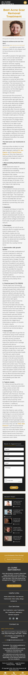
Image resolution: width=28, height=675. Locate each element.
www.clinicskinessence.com (11, 648)
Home (5, 596)
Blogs (21, 599)
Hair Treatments (10, 612)
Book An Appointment (14, 559)
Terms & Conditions (7, 663)
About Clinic (11, 596)
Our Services (19, 596)
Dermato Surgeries (13, 614)
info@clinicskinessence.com (14, 640)
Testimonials (7, 599)
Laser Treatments (19, 610)
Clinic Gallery (15, 599)
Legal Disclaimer (20, 663)
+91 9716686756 (17, 636)
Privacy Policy (11, 664)
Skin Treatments (8, 610)
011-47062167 (9, 636)
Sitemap (18, 664)
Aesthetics (19, 612)
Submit (14, 487)
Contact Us (13, 601)
